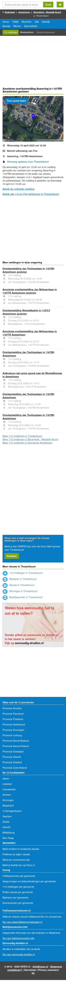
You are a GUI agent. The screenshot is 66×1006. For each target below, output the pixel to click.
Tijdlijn (15, 21)
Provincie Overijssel (13, 751)
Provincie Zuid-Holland (15, 767)
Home (6, 21)
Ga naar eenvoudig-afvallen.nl (19, 954)
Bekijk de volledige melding (19, 189)
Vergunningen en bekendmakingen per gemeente (29, 881)
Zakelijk (46, 21)
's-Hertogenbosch (12, 811)
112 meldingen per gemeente (18, 886)
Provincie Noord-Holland (16, 746)
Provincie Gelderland (14, 724)
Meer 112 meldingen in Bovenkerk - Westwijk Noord (30, 439)
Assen (6, 778)
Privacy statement (48, 970)
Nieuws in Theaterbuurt (21, 585)
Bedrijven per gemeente (15, 897)
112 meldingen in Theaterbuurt (25, 572)
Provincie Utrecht (12, 757)
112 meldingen (11, 32)
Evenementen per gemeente (18, 903)
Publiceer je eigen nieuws (16, 854)
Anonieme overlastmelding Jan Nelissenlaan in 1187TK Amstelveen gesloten (30, 291)
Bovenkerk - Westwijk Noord (47, 12)
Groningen (8, 800)
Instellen (12, 556)
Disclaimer (30, 970)
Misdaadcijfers (27, 32)
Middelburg (9, 832)
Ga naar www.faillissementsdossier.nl (22, 922)
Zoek (48, 4)
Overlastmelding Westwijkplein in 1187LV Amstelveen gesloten (26, 312)
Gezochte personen (45, 32)
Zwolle (6, 821)
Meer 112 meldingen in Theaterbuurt (22, 436)
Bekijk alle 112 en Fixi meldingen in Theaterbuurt (31, 194)
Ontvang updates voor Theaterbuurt (28, 161)
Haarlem (7, 816)
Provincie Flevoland (13, 713)
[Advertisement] (33, 65)
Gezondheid (30, 26)
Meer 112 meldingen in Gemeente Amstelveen (27, 442)
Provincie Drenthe (12, 708)
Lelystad (7, 784)
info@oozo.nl (40, 966)
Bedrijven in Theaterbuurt (23, 579)
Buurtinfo (26, 21)
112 (37, 21)
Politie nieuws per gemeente (18, 892)
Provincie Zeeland (12, 762)
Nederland (10, 12)
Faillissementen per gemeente (19, 876)
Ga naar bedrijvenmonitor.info (18, 938)
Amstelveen (24, 12)
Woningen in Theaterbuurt (23, 591)
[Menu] (60, 4)
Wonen (17, 26)
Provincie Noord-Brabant (16, 740)
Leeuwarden (9, 789)
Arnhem (7, 794)
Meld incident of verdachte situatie (21, 849)
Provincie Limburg (12, 735)
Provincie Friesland (13, 719)
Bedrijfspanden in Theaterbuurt (26, 597)
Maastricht (8, 805)
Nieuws (6, 26)
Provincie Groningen (13, 729)
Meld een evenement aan (16, 859)
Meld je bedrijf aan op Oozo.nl (19, 865)
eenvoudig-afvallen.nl (29, 643)
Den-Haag (8, 838)
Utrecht (6, 827)
